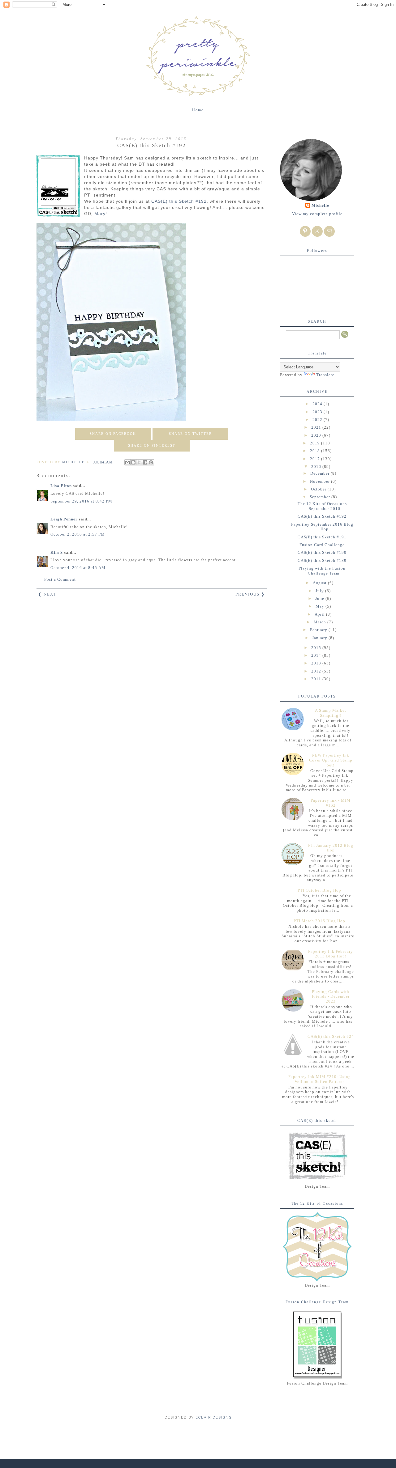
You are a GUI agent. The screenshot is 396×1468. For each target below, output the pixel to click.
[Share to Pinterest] (151, 462)
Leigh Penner (64, 519)
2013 (316, 663)
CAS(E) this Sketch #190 (322, 552)
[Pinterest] (305, 231)
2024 (318, 403)
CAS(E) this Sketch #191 (322, 537)
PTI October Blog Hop (319, 890)
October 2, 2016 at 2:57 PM (77, 534)
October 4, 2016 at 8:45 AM (77, 567)
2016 (316, 466)
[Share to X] (139, 462)
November (320, 481)
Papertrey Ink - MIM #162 (331, 803)
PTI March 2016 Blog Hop (319, 921)
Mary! (100, 213)
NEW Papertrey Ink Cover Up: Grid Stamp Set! (330, 760)
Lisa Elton (61, 485)
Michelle (320, 205)
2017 (315, 458)
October (319, 489)
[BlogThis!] (133, 462)
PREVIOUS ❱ (250, 594)
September (320, 496)
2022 (318, 419)
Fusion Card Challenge (322, 544)
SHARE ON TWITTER (190, 433)
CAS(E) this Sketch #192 (179, 201)
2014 (316, 655)
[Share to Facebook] (145, 462)
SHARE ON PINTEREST (151, 445)
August (320, 582)
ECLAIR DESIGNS (213, 1417)
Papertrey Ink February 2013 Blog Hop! (330, 954)
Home (198, 110)
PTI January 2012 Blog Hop (330, 848)
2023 (318, 411)
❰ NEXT (47, 594)
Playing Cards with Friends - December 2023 (331, 996)
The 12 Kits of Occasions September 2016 (322, 506)
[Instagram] (317, 231)
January (320, 637)
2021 (316, 427)
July (320, 590)
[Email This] (127, 462)
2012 (316, 671)
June (320, 598)
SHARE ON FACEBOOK (113, 433)
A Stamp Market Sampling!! (330, 713)
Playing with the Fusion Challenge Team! (322, 570)
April (320, 614)
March (320, 622)
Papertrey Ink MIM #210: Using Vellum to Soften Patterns (319, 1079)
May (320, 606)
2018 (315, 450)
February (319, 629)
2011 (316, 679)
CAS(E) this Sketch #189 (322, 560)
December (320, 473)
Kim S (56, 552)
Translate (325, 374)
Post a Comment (60, 579)
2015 (316, 647)
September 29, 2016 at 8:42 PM (81, 501)
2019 (315, 443)
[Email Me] (329, 231)
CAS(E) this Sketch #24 (331, 1036)
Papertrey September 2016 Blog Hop (322, 527)
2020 (316, 435)
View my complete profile (317, 213)
